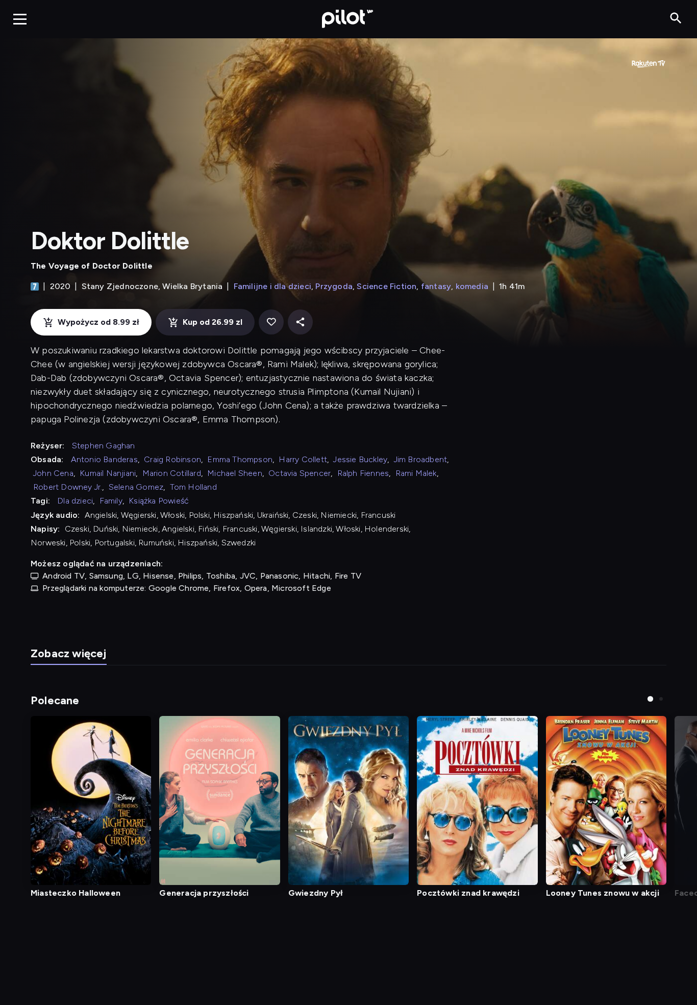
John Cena (53, 473)
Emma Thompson (239, 459)
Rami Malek (416, 473)
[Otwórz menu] (20, 19)
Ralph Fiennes (363, 473)
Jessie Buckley (360, 459)
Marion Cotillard (171, 473)
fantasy (436, 286)
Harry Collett (303, 459)
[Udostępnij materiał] (300, 321)
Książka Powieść (159, 501)
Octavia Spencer (299, 473)
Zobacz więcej (69, 653)
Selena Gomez (136, 487)
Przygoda (334, 286)
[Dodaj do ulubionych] (271, 321)
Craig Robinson (172, 459)
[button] (650, 698)
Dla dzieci (75, 501)
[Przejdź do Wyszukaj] (676, 19)
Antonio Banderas (104, 459)
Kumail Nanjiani (108, 473)
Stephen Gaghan (103, 445)
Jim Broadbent (420, 459)
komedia (472, 286)
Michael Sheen (234, 473)
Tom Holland (193, 487)
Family (110, 501)
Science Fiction (386, 286)
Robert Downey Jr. (67, 487)
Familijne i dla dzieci (272, 286)
